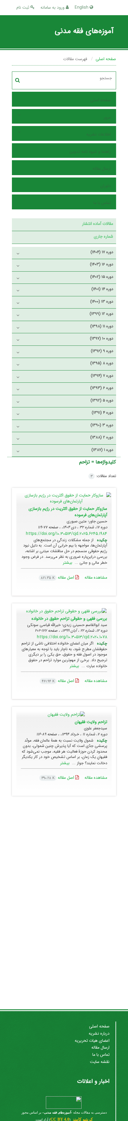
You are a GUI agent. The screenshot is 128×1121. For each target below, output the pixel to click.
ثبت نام (23, 7)
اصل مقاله (58, 577)
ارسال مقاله (102, 168)
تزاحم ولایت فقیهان (91, 722)
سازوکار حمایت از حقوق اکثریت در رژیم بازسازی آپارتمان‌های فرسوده (68, 511)
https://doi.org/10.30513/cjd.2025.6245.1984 (66, 533)
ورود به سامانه (53, 7)
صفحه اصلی (106, 59)
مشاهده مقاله (96, 577)
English (82, 7)
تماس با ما (102, 203)
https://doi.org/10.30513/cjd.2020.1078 (72, 637)
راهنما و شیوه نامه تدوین (90, 151)
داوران (105, 186)
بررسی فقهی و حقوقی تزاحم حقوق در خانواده (69, 618)
